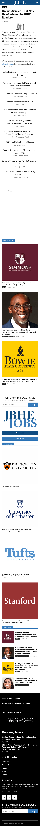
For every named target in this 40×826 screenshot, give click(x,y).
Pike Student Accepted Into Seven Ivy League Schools (20, 174)
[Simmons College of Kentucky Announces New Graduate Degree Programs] (20, 262)
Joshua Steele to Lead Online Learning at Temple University (19, 738)
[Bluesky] (4, 797)
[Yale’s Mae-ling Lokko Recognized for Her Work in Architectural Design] (8, 683)
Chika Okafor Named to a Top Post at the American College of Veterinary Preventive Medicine (20, 747)
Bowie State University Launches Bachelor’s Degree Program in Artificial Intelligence (26, 666)
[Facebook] (14, 797)
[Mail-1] (9, 797)
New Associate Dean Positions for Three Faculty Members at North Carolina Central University (19, 332)
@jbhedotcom (7, 64)
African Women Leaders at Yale (20, 102)
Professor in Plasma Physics (10, 486)
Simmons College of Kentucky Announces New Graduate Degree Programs (26, 634)
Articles (5, 7)
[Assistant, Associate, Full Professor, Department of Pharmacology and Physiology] (20, 509)
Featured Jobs (8, 444)
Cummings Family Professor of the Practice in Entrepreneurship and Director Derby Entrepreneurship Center (18, 576)
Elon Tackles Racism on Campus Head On (20, 94)
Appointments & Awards (9, 336)
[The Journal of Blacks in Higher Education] (20, 2)
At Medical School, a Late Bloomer (20, 142)
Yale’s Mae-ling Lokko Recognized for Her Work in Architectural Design (26, 680)
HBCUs (4, 287)
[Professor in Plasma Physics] (20, 466)
